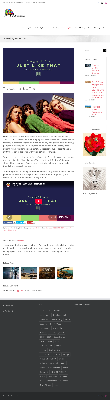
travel (65, 381)
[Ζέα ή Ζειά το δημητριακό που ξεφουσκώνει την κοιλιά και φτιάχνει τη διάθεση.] (88, 82)
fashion (52, 332)
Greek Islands (59, 337)
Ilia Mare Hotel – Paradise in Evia (97, 110)
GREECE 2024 (45, 337)
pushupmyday (54, 367)
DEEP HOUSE (55, 324)
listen (58, 346)
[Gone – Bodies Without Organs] (88, 65)
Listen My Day (36, 228)
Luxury (57, 354)
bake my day (45, 315)
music (67, 228)
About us (9, 305)
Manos (7, 228)
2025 (49, 311)
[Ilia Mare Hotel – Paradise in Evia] (88, 107)
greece (61, 332)
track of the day (53, 381)
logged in (19, 290)
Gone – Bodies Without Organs (95, 69)
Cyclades (43, 324)
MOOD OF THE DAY (59, 228)
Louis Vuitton (45, 354)
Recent (95, 59)
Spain (42, 376)
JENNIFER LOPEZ (46, 346)
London (43, 350)
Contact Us (10, 311)
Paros (42, 367)
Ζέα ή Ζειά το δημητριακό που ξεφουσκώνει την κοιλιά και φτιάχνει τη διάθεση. (98, 90)
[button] (103, 28)
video (56, 385)
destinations (45, 328)
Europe (43, 332)
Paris (63, 363)
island (50, 341)
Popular (87, 59)
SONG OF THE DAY (58, 372)
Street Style (52, 376)
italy (57, 341)
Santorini (44, 372)
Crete (67, 319)
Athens (57, 311)
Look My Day (54, 350)
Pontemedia (14, 396)
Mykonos (43, 363)
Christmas (44, 319)
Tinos (42, 381)
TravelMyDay (45, 385)
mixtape (66, 354)
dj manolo (49, 228)
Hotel (42, 341)
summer (63, 376)
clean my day (56, 319)
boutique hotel (59, 315)
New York (54, 363)
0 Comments (12, 230)
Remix (65, 367)
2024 (42, 311)
